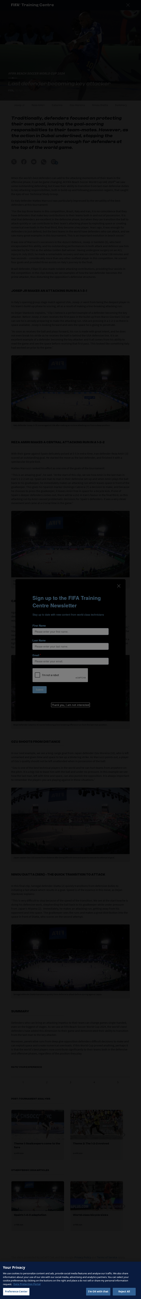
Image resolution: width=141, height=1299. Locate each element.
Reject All (124, 1291)
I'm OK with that (98, 1291)
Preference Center (16, 1291)
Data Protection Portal (27, 1284)
